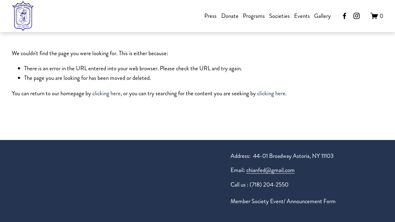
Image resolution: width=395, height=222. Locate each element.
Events (302, 16)
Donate (230, 16)
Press (210, 16)
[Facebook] (344, 16)
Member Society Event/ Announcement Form (283, 201)
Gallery (322, 16)
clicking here (106, 93)
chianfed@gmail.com (270, 170)
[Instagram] (356, 16)
